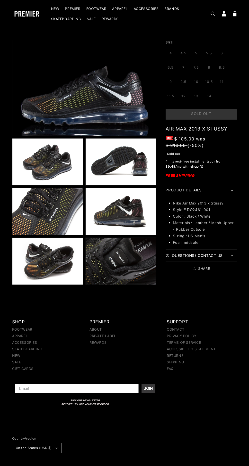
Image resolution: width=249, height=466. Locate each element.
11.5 (170, 96)
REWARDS (98, 342)
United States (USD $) (34, 448)
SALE (16, 362)
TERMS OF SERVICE (184, 342)
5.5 (209, 53)
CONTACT (175, 329)
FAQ (170, 369)
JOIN (148, 388)
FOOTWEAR (22, 329)
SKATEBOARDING (27, 349)
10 (196, 82)
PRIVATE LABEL (102, 336)
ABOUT (95, 329)
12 (183, 96)
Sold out (201, 113)
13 (196, 96)
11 (222, 82)
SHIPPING (175, 362)
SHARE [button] (204, 268)
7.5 (196, 67)
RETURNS (175, 355)
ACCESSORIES (24, 342)
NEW (16, 355)
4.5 (183, 53)
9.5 (183, 82)
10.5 (209, 82)
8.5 (222, 67)
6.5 (171, 67)
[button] (213, 13)
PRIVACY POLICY (181, 336)
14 (209, 96)
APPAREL (20, 336)
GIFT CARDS (23, 369)
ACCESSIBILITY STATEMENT (191, 349)
